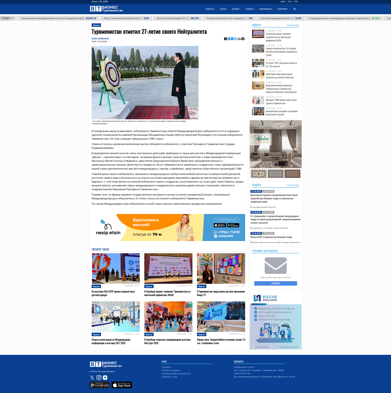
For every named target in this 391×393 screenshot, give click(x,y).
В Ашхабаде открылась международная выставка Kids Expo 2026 (167, 341)
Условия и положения (171, 370)
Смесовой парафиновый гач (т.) (258, 18)
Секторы (235, 9)
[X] (225, 38)
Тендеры (256, 185)
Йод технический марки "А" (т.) (156, 18)
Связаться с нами (169, 377)
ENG (283, 2)
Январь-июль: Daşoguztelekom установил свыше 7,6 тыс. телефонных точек (221, 341)
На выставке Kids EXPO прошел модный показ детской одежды (113, 293)
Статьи (222, 9)
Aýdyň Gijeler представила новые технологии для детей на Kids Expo (280, 75)
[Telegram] (235, 38)
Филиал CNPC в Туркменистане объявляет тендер (271, 237)
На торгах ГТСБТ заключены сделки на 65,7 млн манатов (281, 64)
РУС (296, 2)
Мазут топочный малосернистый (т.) (104, 18)
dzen (105, 378)
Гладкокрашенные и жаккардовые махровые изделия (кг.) (322, 18)
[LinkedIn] (228, 38)
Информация (265, 9)
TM (289, 2)
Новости (256, 25)
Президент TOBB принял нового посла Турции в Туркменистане (281, 101)
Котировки (282, 9)
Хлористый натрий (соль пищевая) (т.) (207, 18)
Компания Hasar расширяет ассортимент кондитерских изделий (282, 113)
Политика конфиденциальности (176, 374)
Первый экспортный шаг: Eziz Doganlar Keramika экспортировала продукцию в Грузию (281, 52)
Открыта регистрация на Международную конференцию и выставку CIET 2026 (111, 341)
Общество (96, 25)
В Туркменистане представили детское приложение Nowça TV (221, 293)
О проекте (166, 367)
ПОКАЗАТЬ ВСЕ (293, 25)
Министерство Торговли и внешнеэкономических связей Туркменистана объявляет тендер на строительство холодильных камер (274, 198)
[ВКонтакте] (232, 38)
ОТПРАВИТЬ (275, 283)
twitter (92, 378)
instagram (98, 378)
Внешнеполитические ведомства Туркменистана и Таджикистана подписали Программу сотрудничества (281, 89)
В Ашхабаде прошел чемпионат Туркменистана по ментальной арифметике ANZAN (167, 293)
